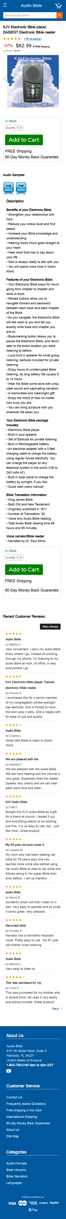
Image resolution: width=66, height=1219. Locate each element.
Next (61, 78)
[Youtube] (8, 1071)
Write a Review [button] (50, 626)
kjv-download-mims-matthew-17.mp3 (21, 188)
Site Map (12, 1136)
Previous (5, 78)
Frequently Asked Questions (26, 1104)
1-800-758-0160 (17, 1065)
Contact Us (14, 1097)
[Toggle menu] (5, 5)
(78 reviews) (32, 39)
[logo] (31, 5)
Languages (14, 1183)
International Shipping (21, 1117)
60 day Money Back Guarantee (28, 1123)
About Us (12, 1129)
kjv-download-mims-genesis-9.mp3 (8, 188)
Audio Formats (16, 1163)
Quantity (10, 128)
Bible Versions (16, 1170)
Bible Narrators (16, 1176)
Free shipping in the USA (24, 1110)
